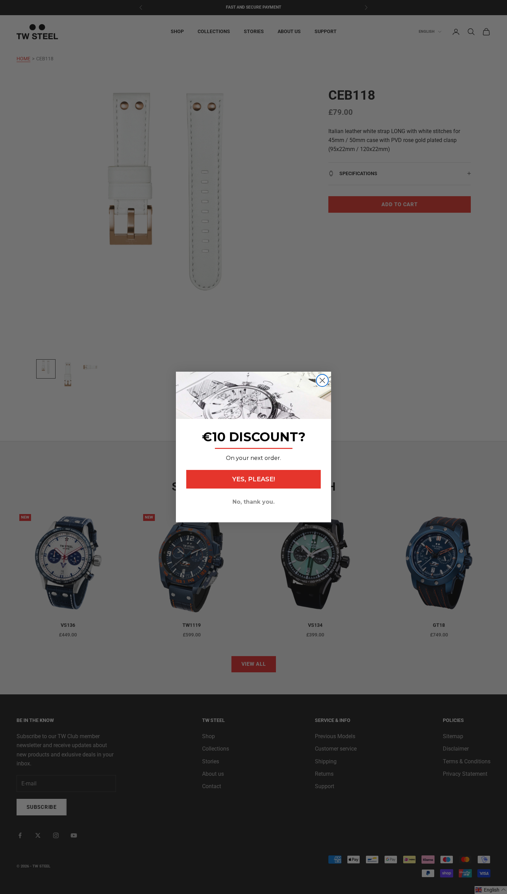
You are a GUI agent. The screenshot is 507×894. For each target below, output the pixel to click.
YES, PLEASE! (253, 479)
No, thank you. (253, 502)
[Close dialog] (322, 380)
